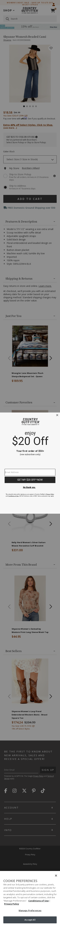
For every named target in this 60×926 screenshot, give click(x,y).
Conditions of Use (38, 900)
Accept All (29, 919)
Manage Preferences (30, 910)
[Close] (56, 875)
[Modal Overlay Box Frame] (30, 463)
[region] (30, 898)
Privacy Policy (11, 903)
